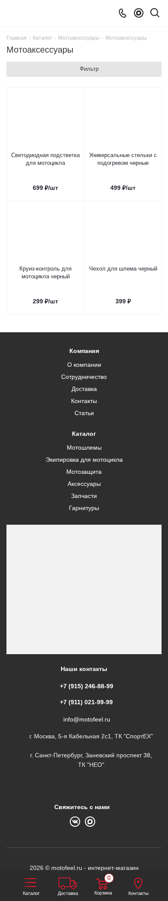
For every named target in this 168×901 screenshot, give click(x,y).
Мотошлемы (84, 447)
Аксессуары (84, 483)
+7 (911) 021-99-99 (86, 702)
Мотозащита (84, 471)
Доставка (84, 388)
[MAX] (138, 13)
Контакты (84, 400)
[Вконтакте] (77, 820)
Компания (84, 350)
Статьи (84, 413)
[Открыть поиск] (154, 14)
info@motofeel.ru (86, 719)
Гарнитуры (84, 507)
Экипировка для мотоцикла (84, 459)
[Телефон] (122, 13)
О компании (84, 364)
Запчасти (84, 495)
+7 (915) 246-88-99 (86, 686)
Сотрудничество (84, 376)
